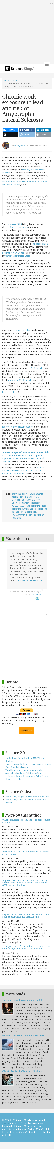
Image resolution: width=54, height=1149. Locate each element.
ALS (22, 505)
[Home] (19, 69)
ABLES (15, 505)
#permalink (35, 594)
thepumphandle (12, 80)
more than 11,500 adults (20, 380)
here (4, 392)
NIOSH (37, 496)
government (26, 496)
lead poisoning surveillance (29, 507)
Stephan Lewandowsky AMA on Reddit (22, 1000)
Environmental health (22, 514)
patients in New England (14, 252)
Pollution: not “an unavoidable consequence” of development (26, 852)
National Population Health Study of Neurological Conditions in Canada (23, 470)
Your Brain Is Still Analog (17, 766)
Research (35, 502)
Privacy (5, 1123)
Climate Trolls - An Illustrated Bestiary (22, 1071)
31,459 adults (36, 367)
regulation (24, 502)
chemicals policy (19, 493)
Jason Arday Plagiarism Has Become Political (27, 796)
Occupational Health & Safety (26, 499)
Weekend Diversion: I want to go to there (23, 1035)
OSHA (14, 502)
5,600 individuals (24, 330)
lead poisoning (33, 505)
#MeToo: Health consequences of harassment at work (26, 821)
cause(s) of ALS (14, 224)
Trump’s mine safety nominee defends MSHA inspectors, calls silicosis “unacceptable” (26, 947)
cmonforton (19, 145)
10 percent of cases (18, 227)
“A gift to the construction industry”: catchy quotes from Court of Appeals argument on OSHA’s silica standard (24, 883)
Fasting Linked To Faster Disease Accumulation (28, 763)
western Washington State (17, 255)
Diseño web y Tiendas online (28, 580)
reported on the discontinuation (17, 426)
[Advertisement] (27, 32)
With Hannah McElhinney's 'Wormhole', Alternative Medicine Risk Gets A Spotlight (25, 771)
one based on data (40, 243)
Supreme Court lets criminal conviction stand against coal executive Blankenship (26, 915)
